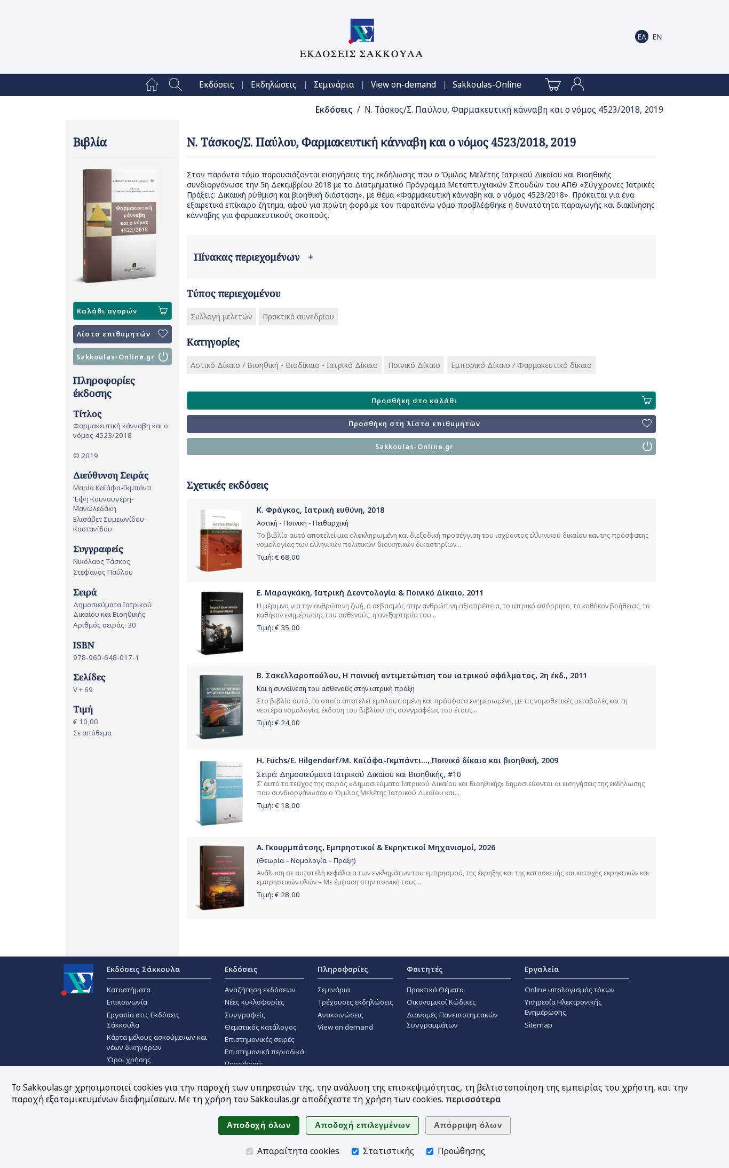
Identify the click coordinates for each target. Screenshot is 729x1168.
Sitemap (538, 1025)
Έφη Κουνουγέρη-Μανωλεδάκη (103, 503)
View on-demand (403, 84)
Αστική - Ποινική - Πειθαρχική (302, 523)
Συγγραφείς (245, 1015)
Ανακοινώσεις (340, 1015)
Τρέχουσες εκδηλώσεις (355, 1002)
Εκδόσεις (216, 84)
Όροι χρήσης (129, 1059)
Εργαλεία (542, 969)
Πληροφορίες (343, 969)
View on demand (345, 1027)
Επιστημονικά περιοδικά (264, 1051)
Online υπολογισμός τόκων (570, 989)
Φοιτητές (425, 969)
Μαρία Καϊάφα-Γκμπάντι (112, 487)
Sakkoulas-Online (487, 84)
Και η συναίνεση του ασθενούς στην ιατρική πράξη (336, 688)
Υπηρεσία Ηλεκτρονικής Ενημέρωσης (563, 1007)
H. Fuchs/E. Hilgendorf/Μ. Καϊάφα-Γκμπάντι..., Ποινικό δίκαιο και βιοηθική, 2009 (407, 760)
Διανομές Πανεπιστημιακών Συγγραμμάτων (452, 1020)
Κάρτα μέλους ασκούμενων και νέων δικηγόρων (157, 1042)
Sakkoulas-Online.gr (115, 357)
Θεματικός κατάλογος (261, 1027)
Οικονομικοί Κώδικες (441, 1002)
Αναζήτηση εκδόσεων (260, 989)
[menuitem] (152, 85)
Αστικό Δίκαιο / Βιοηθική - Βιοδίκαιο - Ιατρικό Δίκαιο (284, 365)
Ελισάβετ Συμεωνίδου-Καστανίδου (110, 524)
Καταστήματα (128, 989)
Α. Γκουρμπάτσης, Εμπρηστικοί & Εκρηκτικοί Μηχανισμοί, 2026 (376, 847)
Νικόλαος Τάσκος (101, 561)
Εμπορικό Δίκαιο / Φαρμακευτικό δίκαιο (521, 365)
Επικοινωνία (127, 1002)
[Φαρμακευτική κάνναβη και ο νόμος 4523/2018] (122, 226)
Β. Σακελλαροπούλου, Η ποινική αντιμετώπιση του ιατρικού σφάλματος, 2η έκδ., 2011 (422, 675)
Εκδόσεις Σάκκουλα (143, 969)
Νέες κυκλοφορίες (254, 1002)
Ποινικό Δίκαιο (414, 365)
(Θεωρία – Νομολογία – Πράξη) (306, 860)
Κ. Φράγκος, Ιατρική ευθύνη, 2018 (320, 510)
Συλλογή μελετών (221, 316)
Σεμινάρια (334, 84)
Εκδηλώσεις (274, 84)
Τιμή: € (278, 557)
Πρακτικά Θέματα (435, 989)
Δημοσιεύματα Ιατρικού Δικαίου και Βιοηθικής (112, 609)
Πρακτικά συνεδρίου (298, 316)
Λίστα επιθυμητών (113, 334)
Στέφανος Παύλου (103, 572)
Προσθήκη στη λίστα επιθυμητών (414, 423)
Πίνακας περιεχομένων (253, 256)
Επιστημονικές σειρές (260, 1039)
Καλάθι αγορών (107, 311)
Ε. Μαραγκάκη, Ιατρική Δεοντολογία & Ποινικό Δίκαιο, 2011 (370, 592)
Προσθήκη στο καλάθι (414, 400)
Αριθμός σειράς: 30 (104, 625)
